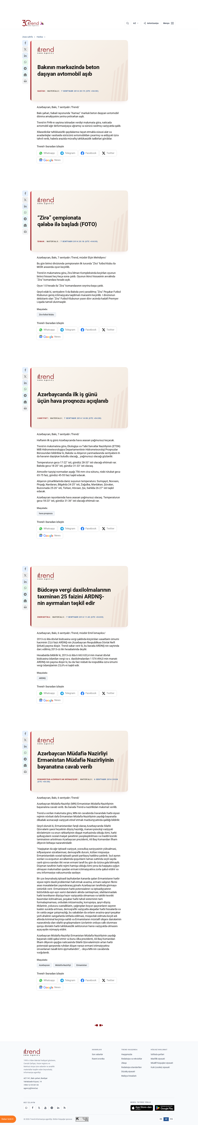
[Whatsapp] (26, 1107)
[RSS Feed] (64, 1107)
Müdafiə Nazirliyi (63, 965)
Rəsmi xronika (98, 1059)
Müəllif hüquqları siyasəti (162, 1063)
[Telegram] (51, 1107)
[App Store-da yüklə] (141, 1108)
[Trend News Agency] (32, 1052)
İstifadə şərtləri (157, 1054)
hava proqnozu (46, 513)
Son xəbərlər (97, 1054)
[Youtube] (45, 1107)
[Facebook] (32, 1107)
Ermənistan (81, 965)
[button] (25, 43)
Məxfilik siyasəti (158, 1059)
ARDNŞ (42, 678)
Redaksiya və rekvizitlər (131, 1059)
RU (171, 1119)
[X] (39, 1107)
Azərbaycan (44, 965)
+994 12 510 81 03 (31, 1085)
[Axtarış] (127, 23)
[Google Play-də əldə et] (164, 1108)
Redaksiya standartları (131, 1067)
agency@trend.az (31, 1088)
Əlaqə (124, 1063)
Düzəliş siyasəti (128, 1071)
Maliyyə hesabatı (128, 1076)
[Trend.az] (33, 23)
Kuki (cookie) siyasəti (160, 1067)
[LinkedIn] (58, 1107)
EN (161, 1119)
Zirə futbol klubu (46, 314)
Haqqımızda (126, 1054)
